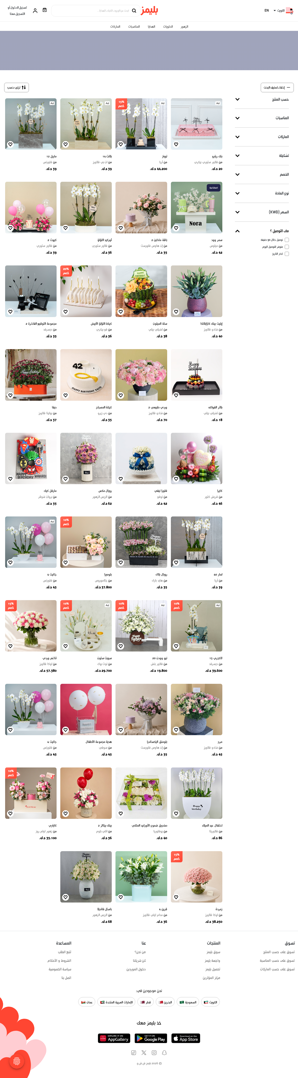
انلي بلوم (104, 831)
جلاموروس (103, 581)
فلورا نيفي (160, 491)
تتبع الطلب (64, 952)
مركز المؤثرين (211, 977)
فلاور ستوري (102, 246)
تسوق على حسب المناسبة (277, 960)
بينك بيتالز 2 (105, 825)
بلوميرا (108, 574)
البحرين (167, 1002)
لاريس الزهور (102, 497)
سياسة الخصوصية (60, 969)
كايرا (219, 491)
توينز (164, 156)
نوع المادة (282, 193)
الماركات (115, 26)
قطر (148, 1002)
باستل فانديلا (104, 909)
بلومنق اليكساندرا (157, 742)
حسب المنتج (280, 99)
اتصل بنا (66, 977)
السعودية (190, 1002)
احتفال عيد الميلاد (212, 825)
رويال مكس (105, 491)
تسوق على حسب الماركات (277, 969)
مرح (220, 742)
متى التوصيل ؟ (279, 230)
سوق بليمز (213, 952)
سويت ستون (104, 658)
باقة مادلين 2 (159, 240)
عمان (89, 1002)
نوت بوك (104, 664)
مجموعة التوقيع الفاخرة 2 (41, 323)
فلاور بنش (159, 664)
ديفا (54, 407)
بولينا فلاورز (47, 413)
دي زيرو (105, 413)
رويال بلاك (161, 574)
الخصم (284, 174)
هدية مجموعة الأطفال (99, 742)
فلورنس (50, 162)
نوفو (162, 497)
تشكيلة (284, 155)
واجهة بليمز (212, 960)
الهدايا (151, 26)
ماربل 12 (51, 156)
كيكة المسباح (104, 407)
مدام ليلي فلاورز (155, 915)
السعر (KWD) (279, 212)
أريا (163, 162)
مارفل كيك (50, 491)
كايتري (53, 825)
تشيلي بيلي (158, 329)
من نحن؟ (140, 952)
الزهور (184, 26)
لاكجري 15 (215, 658)
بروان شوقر (47, 497)
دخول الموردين (136, 969)
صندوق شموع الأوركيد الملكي (149, 825)
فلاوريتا (215, 831)
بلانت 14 (107, 156)
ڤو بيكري (104, 329)
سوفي (105, 748)
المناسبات (134, 26)
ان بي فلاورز (102, 162)
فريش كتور (213, 497)
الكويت (212, 1002)
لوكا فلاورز (48, 664)
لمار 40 (218, 574)
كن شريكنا (139, 960)
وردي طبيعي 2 (157, 407)
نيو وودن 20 (159, 658)
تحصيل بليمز (212, 969)
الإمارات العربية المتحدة (118, 1002)
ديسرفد (50, 329)
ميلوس (216, 246)
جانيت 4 (52, 574)
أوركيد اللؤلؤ (105, 240)
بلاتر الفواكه (215, 407)
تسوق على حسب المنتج (279, 952)
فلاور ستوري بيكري (208, 162)
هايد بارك (159, 581)
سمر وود (216, 240)
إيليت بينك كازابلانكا (211, 323)
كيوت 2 (52, 240)
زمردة (219, 909)
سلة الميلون (160, 323)
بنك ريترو (217, 156)
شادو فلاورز (213, 329)
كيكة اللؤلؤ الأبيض (101, 323)
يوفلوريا (160, 831)
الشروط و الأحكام (59, 960)
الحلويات (168, 26)
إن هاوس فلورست (154, 246)
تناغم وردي (50, 658)
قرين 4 (163, 909)
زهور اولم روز (46, 831)
